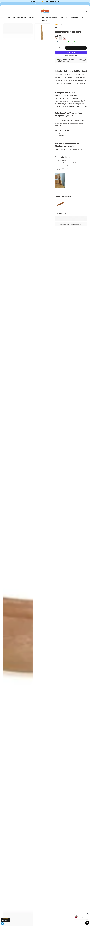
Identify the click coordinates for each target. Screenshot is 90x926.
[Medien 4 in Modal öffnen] (42, 31)
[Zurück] (30, 3)
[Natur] (56, 38)
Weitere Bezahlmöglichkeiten (71, 55)
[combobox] (81, 3)
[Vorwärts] (60, 3)
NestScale (73, 43)
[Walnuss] (64, 38)
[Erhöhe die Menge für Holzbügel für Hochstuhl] (62, 48)
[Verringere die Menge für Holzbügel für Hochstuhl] (56, 48)
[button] (71, 24)
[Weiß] (60, 38)
